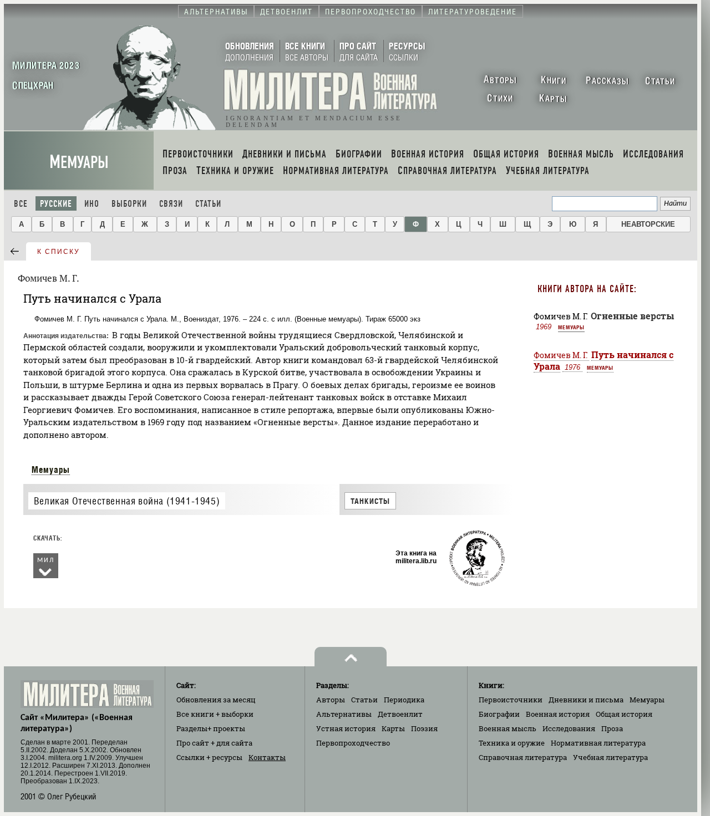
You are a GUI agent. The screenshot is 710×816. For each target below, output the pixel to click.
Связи (171, 204)
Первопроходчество (353, 743)
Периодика (404, 700)
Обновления (216, 700)
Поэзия (424, 728)
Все (21, 204)
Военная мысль (507, 728)
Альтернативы (344, 714)
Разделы (210, 728)
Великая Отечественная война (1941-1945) (127, 501)
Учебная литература (610, 757)
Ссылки (209, 757)
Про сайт (214, 743)
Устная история (346, 728)
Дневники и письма (586, 700)
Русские (56, 204)
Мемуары (79, 162)
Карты (393, 728)
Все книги (214, 714)
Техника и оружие (512, 743)
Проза (612, 728)
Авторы (330, 700)
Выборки (129, 204)
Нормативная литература (598, 743)
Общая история (624, 714)
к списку (58, 252)
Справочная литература (523, 757)
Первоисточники (510, 700)
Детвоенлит (400, 714)
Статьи (208, 204)
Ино (91, 204)
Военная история (558, 714)
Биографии (499, 714)
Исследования (568, 728)
